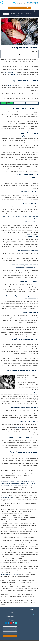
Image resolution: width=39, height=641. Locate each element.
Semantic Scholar (31, 234)
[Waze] (16, 623)
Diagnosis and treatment (6, 497)
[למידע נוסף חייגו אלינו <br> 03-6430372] (1, 2)
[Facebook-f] (13, 623)
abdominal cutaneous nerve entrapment (9, 574)
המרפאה (6, 13)
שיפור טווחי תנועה (27, 412)
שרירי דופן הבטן (11, 85)
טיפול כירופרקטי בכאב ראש (10, 616)
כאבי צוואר (12, 612)
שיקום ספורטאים (11, 615)
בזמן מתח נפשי (19, 130)
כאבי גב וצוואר (23, 13)
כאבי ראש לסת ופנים (30, 13)
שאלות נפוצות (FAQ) (11, 619)
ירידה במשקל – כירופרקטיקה (29, 379)
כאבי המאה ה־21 (12, 13)
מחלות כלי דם (5, 207)
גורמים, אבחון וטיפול (35, 77)
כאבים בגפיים (17, 13)
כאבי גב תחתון (12, 611)
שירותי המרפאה (16, 609)
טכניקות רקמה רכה (19, 427)
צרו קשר (18, 15)
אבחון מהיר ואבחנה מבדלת (8, 72)
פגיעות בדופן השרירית (13, 74)
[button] (2, 51)
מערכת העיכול (4, 63)
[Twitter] (8, 623)
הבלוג (3, 13)
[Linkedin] (6, 623)
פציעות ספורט (12, 613)
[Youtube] (11, 623)
